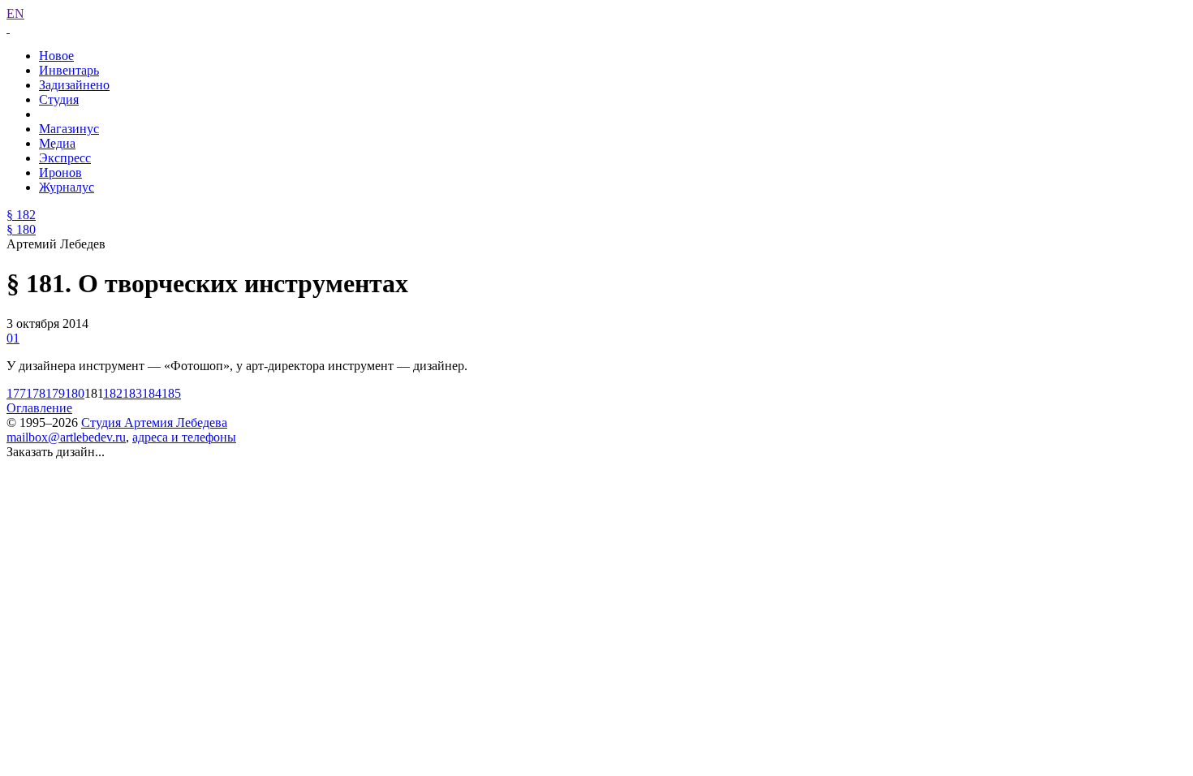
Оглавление (39, 408)
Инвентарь (69, 70)
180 (74, 393)
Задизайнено (74, 85)
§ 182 (21, 215)
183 (132, 393)
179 (55, 393)
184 (152, 393)
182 (113, 393)
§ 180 (21, 229)
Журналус (66, 187)
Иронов (60, 172)
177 (16, 393)
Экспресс (65, 158)
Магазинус (69, 129)
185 (171, 393)
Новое (56, 56)
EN (15, 13)
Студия (59, 99)
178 (35, 393)
